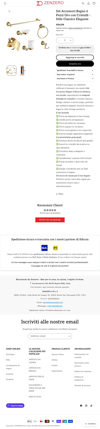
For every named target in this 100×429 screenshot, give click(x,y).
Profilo (55, 365)
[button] (5, 3)
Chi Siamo (10, 354)
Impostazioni (57, 371)
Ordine (55, 360)
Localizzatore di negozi (13, 367)
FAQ (8, 360)
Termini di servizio (82, 386)
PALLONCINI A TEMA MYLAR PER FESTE (37, 388)
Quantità (59, 35)
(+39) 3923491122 (55, 306)
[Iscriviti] (69, 336)
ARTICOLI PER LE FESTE (36, 378)
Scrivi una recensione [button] (50, 220)
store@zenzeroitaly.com (53, 302)
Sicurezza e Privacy (65, 78)
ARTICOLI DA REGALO (35, 369)
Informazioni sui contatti (82, 355)
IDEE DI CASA (35, 397)
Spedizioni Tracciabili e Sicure (70, 70)
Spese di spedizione (75, 28)
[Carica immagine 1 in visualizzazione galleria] (11, 70)
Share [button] (61, 194)
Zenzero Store (58, 354)
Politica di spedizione (79, 378)
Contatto (10, 374)
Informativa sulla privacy (82, 364)
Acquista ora (75, 64)
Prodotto (10, 379)
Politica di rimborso (83, 371)
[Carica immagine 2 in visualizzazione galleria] (22, 70)
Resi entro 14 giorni (66, 74)
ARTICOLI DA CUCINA (35, 360)
